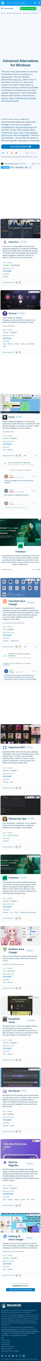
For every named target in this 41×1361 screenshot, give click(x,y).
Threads (28, 1331)
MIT (18, 265)
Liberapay (17, 1335)
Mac (15, 135)
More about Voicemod (19, 146)
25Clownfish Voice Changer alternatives (13, 622)
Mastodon (16, 1331)
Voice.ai (4, 98)
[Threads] (17, 1356)
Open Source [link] (19, 167)
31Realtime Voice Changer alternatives (13, 964)
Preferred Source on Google (10, 1351)
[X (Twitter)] (6, 1356)
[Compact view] (35, 164)
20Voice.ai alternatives (8, 325)
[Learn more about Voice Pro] (4, 242)
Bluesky (22, 1331)
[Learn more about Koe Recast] (4, 1091)
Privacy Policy (5, 1342)
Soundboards (7, 127)
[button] (23, 241)
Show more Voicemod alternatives (20, 1290)
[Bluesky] (13, 1356)
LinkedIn (5, 1333)
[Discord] (2, 1356)
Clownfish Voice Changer (26, 98)
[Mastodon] (9, 1356)
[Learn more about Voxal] (4, 417)
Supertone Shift (12, 101)
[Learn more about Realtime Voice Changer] (4, 949)
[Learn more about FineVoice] (4, 878)
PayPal (24, 1335)
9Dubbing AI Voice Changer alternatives (13, 1251)
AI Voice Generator (8, 1194)
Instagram (34, 1331)
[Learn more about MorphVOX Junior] (4, 1019)
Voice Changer (7, 271)
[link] (20, 1289)
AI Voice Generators (24, 127)
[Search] (34, 2)
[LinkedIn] (24, 1356)
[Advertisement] (20, 35)
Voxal (11, 98)
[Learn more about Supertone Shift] (4, 747)
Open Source (7, 135)
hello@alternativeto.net (9, 1329)
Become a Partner (7, 1349)
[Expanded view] (33, 164)
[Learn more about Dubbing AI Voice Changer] (4, 1236)
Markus (21, 1315)
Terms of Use (5, 1340)
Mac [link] (26, 167)
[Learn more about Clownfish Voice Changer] (4, 601)
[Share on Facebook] (3, 153)
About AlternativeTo (7, 1346)
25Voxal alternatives (8, 431)
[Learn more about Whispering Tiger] (4, 819)
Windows (25, 135)
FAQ (2, 1338)
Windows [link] (6, 167)
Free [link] (12, 167)
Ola (15, 1315)
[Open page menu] (39, 3)
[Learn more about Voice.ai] (4, 313)
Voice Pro (17, 79)
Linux (15, 132)
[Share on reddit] (12, 153)
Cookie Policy (5, 1344)
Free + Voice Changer (28, 132)
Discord (23, 1329)
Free (10, 132)
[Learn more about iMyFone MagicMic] (4, 1162)
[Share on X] (7, 153)
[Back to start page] (3, 3)
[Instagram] (20, 1356)
